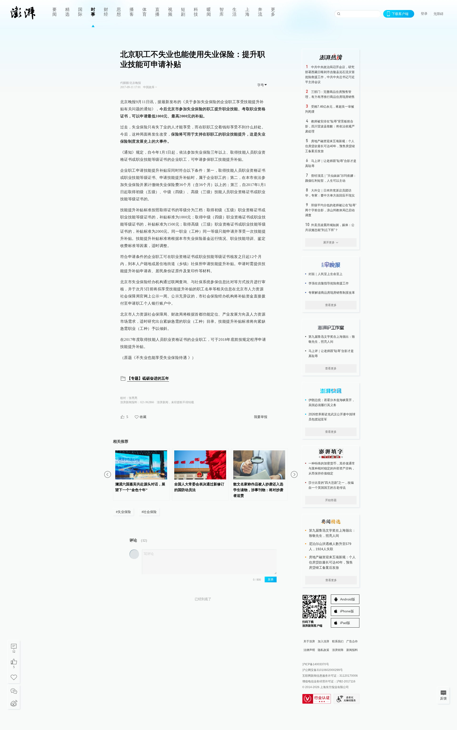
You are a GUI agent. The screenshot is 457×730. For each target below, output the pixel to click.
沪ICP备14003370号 (315, 664)
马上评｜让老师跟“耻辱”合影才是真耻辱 (331, 353)
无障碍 (438, 14)
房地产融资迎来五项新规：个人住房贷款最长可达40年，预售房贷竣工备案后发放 (330, 146)
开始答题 (331, 500)
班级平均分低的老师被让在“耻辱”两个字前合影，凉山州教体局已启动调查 (330, 210)
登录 (424, 13)
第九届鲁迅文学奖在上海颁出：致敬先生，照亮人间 (331, 339)
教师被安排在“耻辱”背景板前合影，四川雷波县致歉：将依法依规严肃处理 (330, 126)
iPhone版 (347, 611)
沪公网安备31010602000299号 (322, 670)
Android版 (347, 599)
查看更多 (331, 305)
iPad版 (345, 623)
